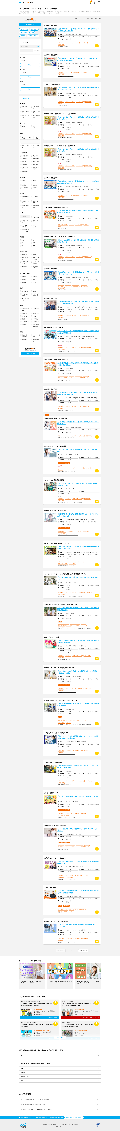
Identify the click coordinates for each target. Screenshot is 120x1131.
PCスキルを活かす (36, 335)
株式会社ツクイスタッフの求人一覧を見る (67, 692)
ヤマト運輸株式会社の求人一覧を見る (66, 784)
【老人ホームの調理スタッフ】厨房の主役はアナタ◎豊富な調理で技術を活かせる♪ (78, 241)
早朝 (23, 240)
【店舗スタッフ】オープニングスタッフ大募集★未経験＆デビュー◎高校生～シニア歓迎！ (78, 547)
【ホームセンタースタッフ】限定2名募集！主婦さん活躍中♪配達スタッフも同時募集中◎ (78, 332)
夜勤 (33, 32)
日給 (30, 138)
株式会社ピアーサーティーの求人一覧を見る (67, 565)
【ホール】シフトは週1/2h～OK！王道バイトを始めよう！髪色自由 (78, 796)
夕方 (34, 243)
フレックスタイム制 (36, 226)
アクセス (50, 1124)
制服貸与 (24, 319)
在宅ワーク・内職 (36, 201)
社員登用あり (36, 321)
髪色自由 (24, 276)
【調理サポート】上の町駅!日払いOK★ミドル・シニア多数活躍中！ (77, 450)
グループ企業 (67, 1124)
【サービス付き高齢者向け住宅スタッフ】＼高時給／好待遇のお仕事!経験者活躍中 (78, 609)
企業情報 (45, 1124)
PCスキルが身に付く (25, 299)
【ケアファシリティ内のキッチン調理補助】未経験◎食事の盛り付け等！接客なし (78, 118)
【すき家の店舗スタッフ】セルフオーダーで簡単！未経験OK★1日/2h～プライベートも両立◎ (78, 88)
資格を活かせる (36, 340)
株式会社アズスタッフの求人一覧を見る (66, 754)
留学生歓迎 (35, 164)
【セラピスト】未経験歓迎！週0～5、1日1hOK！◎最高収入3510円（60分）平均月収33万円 (78, 892)
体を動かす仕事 (25, 201)
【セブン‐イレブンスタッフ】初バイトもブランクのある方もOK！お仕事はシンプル (78, 484)
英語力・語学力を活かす (25, 335)
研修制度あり (36, 308)
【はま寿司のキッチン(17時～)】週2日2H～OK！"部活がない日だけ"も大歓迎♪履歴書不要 (77, 59)
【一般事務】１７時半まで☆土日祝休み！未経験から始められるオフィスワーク (78, 423)
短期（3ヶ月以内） (36, 112)
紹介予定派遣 (25, 188)
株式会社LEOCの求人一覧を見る (65, 137)
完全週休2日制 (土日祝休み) (25, 230)
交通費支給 (24, 313)
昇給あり (35, 316)
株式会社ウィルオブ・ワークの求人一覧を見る (68, 471)
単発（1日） (34, 29)
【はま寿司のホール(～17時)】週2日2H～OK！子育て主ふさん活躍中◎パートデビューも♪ (78, 273)
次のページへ (83, 950)
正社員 (34, 180)
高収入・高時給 (25, 146)
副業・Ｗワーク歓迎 (36, 168)
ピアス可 (35, 279)
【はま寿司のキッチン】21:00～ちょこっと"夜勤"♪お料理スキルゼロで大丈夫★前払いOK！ (78, 302)
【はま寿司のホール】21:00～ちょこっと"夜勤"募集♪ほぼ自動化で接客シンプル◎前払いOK (78, 393)
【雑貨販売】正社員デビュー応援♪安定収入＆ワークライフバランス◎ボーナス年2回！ (77, 515)
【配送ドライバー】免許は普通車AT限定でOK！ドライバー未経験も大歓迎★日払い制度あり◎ (78, 737)
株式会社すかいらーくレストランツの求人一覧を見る (69, 817)
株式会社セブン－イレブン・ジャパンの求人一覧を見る (70, 502)
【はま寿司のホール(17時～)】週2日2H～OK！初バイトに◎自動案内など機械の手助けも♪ (78, 182)
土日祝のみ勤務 (25, 221)
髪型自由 (35, 276)
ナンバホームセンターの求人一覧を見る (66, 351)
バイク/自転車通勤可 (25, 294)
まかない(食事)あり (25, 309)
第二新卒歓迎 (25, 171)
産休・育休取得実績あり (36, 325)
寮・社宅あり (25, 316)
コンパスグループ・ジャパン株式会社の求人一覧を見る (70, 596)
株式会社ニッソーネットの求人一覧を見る (67, 879)
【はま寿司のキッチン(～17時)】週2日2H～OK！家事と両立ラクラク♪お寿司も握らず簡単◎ (78, 30)
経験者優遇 (24, 339)
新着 (88, 18)
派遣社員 (23, 35)
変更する (30, 65)
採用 (63, 1124)
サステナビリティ (56, 1124)
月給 (37, 138)
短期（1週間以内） (36, 107)
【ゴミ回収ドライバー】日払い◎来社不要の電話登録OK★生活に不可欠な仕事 (77, 925)
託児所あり (24, 324)
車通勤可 (35, 291)
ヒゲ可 (34, 282)
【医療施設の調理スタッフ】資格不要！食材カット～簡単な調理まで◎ (78, 578)
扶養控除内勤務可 (25, 197)
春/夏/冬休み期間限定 (36, 116)
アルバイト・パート (25, 181)
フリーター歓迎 (25, 168)
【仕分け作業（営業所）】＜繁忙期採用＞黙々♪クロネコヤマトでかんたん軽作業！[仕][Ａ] (77, 766)
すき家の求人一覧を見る (63, 105)
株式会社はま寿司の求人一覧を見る (65, 46)
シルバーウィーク (36, 126)
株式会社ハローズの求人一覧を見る (65, 659)
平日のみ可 (35, 221)
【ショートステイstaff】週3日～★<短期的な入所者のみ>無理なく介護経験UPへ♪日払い (78, 672)
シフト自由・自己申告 (25, 226)
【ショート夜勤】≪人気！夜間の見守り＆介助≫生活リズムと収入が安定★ (78, 830)
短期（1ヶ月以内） (33, 35)
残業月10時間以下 (36, 206)
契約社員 (24, 185)
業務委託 (35, 188)
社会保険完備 (25, 321)
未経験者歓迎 (25, 156)
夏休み (23, 126)
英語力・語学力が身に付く (36, 294)
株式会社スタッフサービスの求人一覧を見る (67, 437)
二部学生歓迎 (36, 158)
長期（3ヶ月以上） (25, 116)
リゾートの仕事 (25, 206)
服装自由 (24, 279)
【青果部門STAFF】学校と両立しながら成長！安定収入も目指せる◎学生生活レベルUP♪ (78, 641)
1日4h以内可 (36, 196)
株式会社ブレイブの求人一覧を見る (65, 849)
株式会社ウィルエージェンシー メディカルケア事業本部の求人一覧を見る (74, 628)
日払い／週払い (24, 32)
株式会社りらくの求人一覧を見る (65, 913)
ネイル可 (24, 282)
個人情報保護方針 (75, 1124)
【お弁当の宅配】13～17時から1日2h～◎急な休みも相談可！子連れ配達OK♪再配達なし (78, 211)
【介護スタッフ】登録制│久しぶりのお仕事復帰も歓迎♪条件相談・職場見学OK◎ (78, 862)
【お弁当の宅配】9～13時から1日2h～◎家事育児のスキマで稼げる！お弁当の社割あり (77, 364)
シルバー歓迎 (25, 164)
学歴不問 (24, 161)
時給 (23, 138)
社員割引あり (36, 319)
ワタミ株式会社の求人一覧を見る (65, 228)
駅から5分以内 (24, 29)
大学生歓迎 (24, 158)
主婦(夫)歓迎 (36, 161)
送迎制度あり (36, 313)
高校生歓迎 (35, 156)
